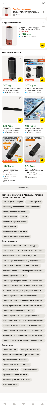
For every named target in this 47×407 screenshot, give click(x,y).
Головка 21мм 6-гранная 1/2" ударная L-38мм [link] (34, 89)
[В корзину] (42, 45)
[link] (13, 202)
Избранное (23, 404)
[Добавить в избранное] (43, 27)
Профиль (42, 404)
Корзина (33, 404)
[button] (3, 2)
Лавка (14, 404)
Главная (4, 404)
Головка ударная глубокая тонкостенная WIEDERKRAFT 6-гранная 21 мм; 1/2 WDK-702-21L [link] (34, 170)
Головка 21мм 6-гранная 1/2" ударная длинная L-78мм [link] (12, 89)
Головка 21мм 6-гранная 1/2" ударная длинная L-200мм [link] (12, 129)
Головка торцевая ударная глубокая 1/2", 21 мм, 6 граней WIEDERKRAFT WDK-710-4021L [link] (11, 170)
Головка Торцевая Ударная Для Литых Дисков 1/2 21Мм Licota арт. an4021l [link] (29, 28)
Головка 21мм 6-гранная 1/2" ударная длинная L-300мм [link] (34, 129)
